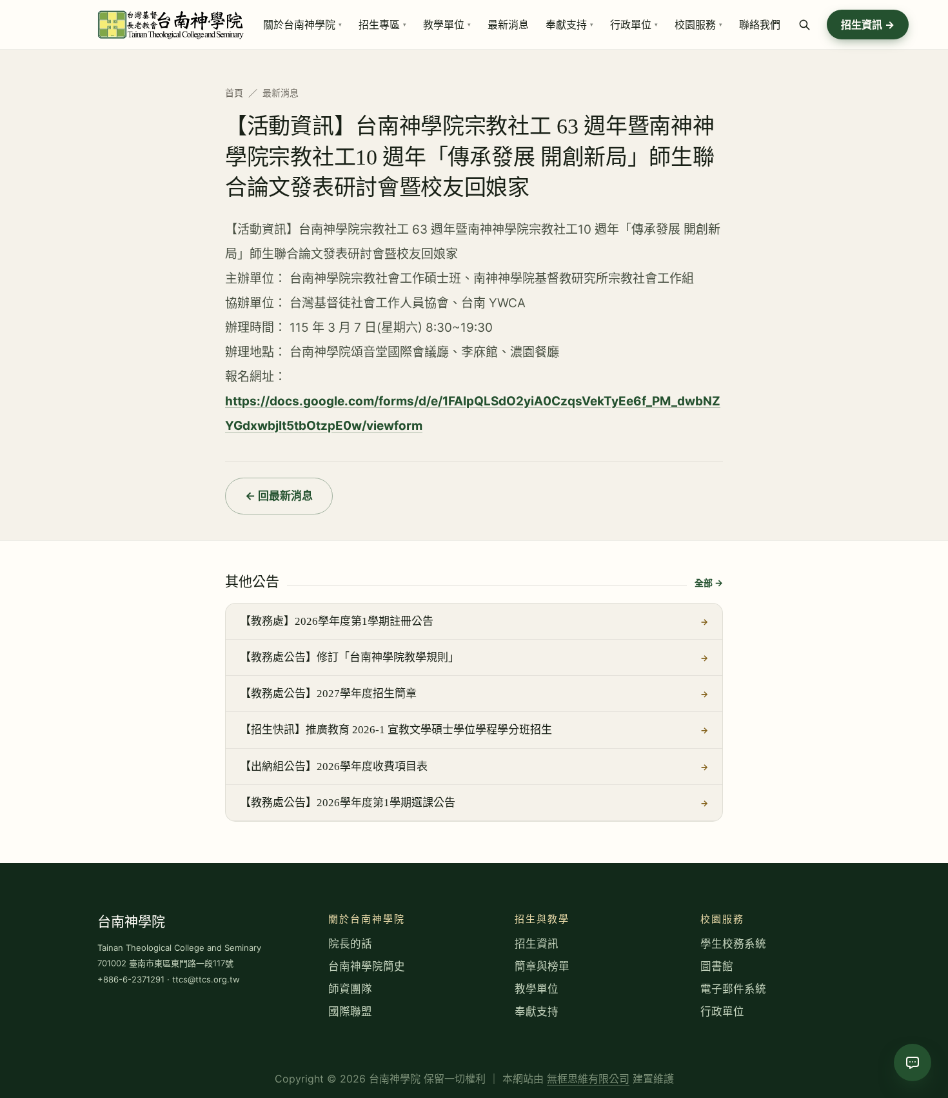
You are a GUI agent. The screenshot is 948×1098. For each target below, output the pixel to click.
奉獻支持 (536, 1011)
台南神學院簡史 (366, 966)
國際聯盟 (350, 1011)
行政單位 (722, 1011)
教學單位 (536, 988)
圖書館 (716, 966)
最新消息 (280, 92)
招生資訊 (536, 943)
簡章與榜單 (542, 966)
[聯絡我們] (912, 1062)
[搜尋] (805, 24)
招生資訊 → (867, 24)
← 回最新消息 (279, 495)
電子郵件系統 (733, 988)
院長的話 (350, 943)
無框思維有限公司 (588, 1078)
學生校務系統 (733, 943)
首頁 (234, 92)
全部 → (709, 582)
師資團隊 (350, 988)
